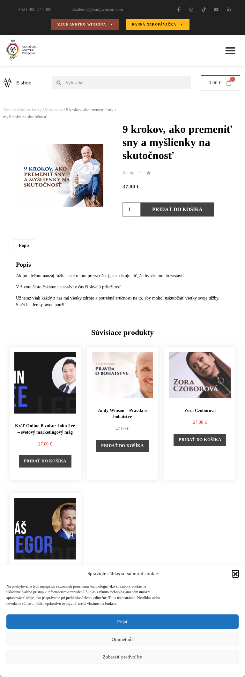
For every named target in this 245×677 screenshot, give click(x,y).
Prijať (122, 621)
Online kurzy (30, 109)
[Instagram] (191, 9)
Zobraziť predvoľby (122, 656)
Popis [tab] (24, 245)
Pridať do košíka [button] (45, 461)
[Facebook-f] (179, 9)
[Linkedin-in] (229, 9)
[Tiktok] (203, 9)
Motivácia (54, 109)
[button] (235, 573)
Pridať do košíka (177, 209)
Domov (9, 109)
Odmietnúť (122, 639)
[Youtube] (216, 9)
